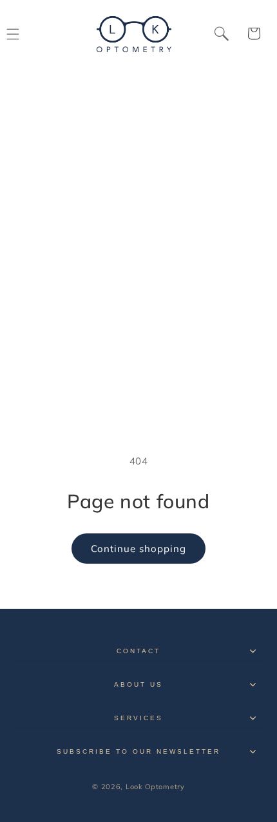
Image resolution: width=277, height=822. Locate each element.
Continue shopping (138, 548)
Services (138, 718)
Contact (138, 651)
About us (138, 684)
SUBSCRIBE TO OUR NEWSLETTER (139, 751)
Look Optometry (155, 786)
